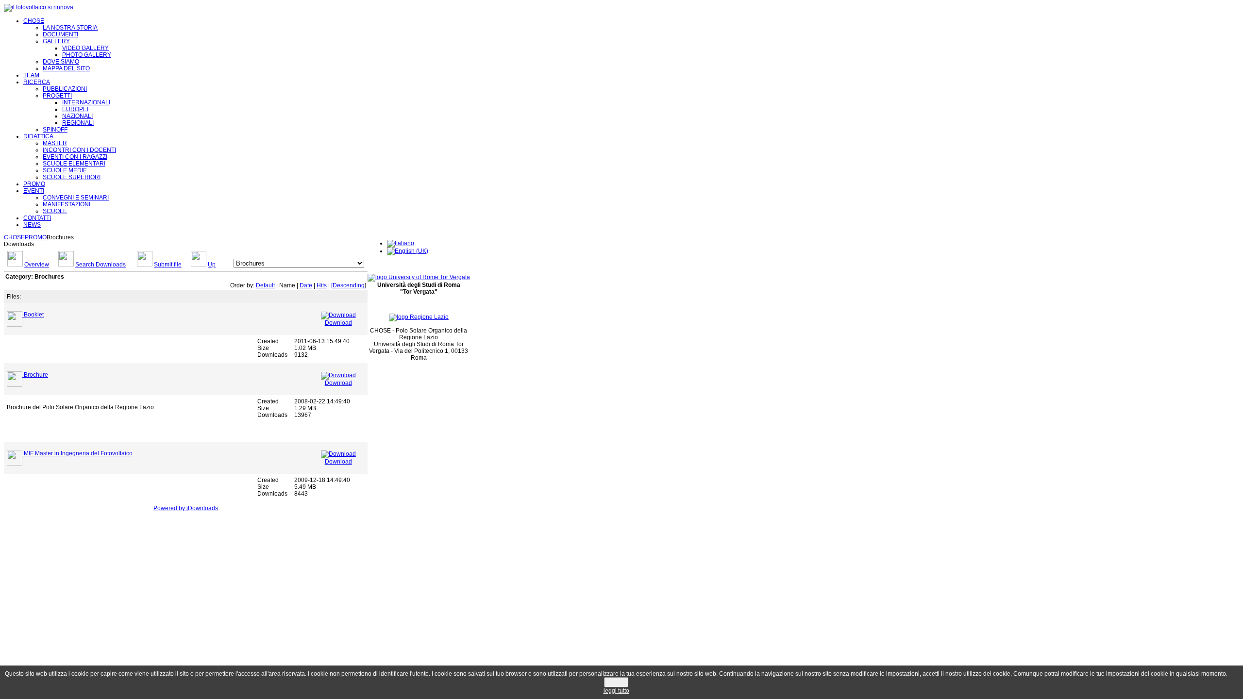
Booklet (34, 314)
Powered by (169, 508)
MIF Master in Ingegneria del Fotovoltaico (78, 453)
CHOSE (14, 237)
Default (265, 285)
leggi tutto (616, 690)
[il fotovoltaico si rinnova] (38, 7)
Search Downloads (100, 264)
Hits (322, 285)
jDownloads (202, 508)
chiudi (616, 682)
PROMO (36, 237)
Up (212, 264)
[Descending (348, 285)
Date (306, 285)
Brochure (36, 374)
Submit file (168, 264)
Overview (36, 264)
